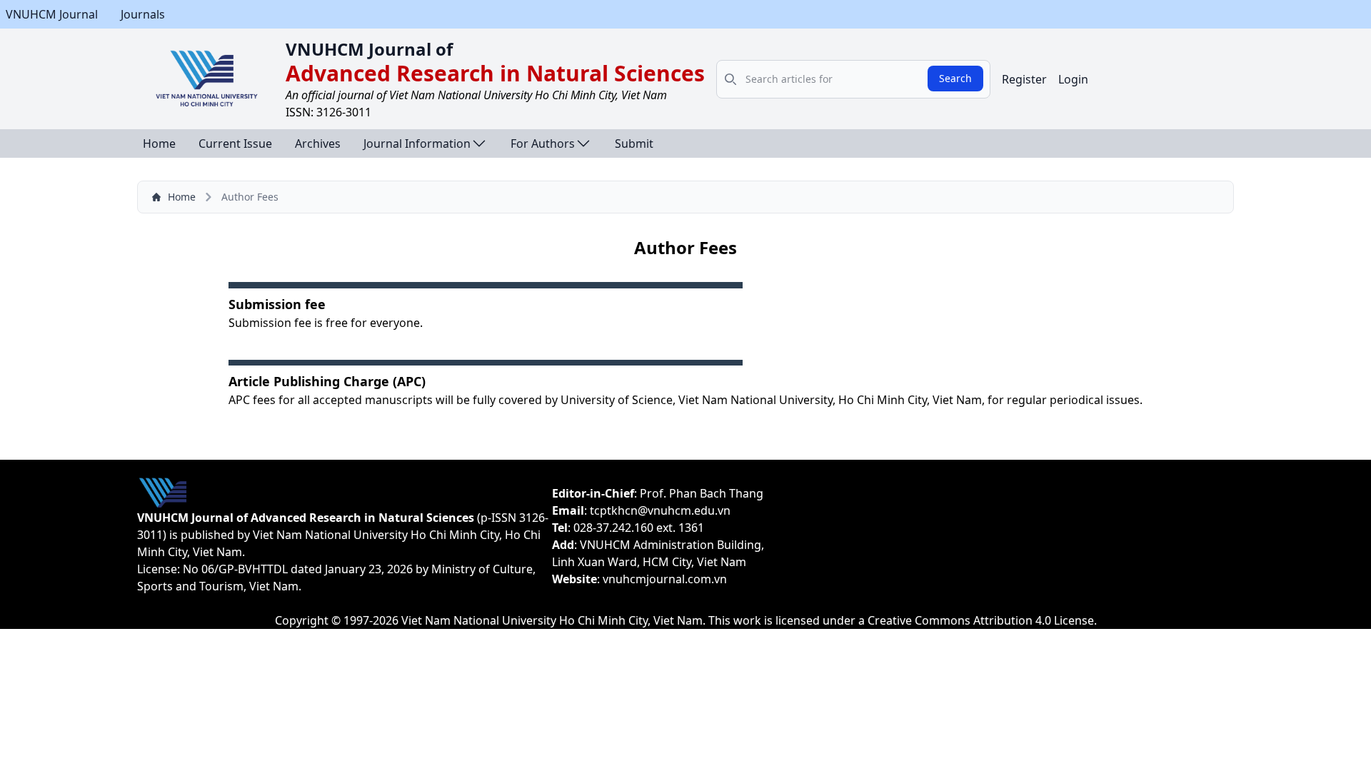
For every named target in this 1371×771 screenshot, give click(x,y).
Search (955, 78)
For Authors (543, 143)
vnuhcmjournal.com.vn (665, 579)
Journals (143, 14)
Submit (634, 143)
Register (1024, 79)
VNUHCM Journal (52, 14)
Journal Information (417, 143)
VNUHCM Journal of (369, 49)
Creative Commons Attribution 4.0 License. (982, 620)
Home (159, 143)
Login (1073, 79)
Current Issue (235, 143)
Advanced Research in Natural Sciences (495, 73)
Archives (318, 143)
